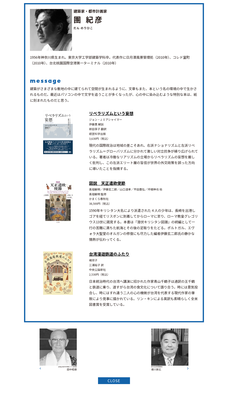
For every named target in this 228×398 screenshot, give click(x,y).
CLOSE (114, 380)
